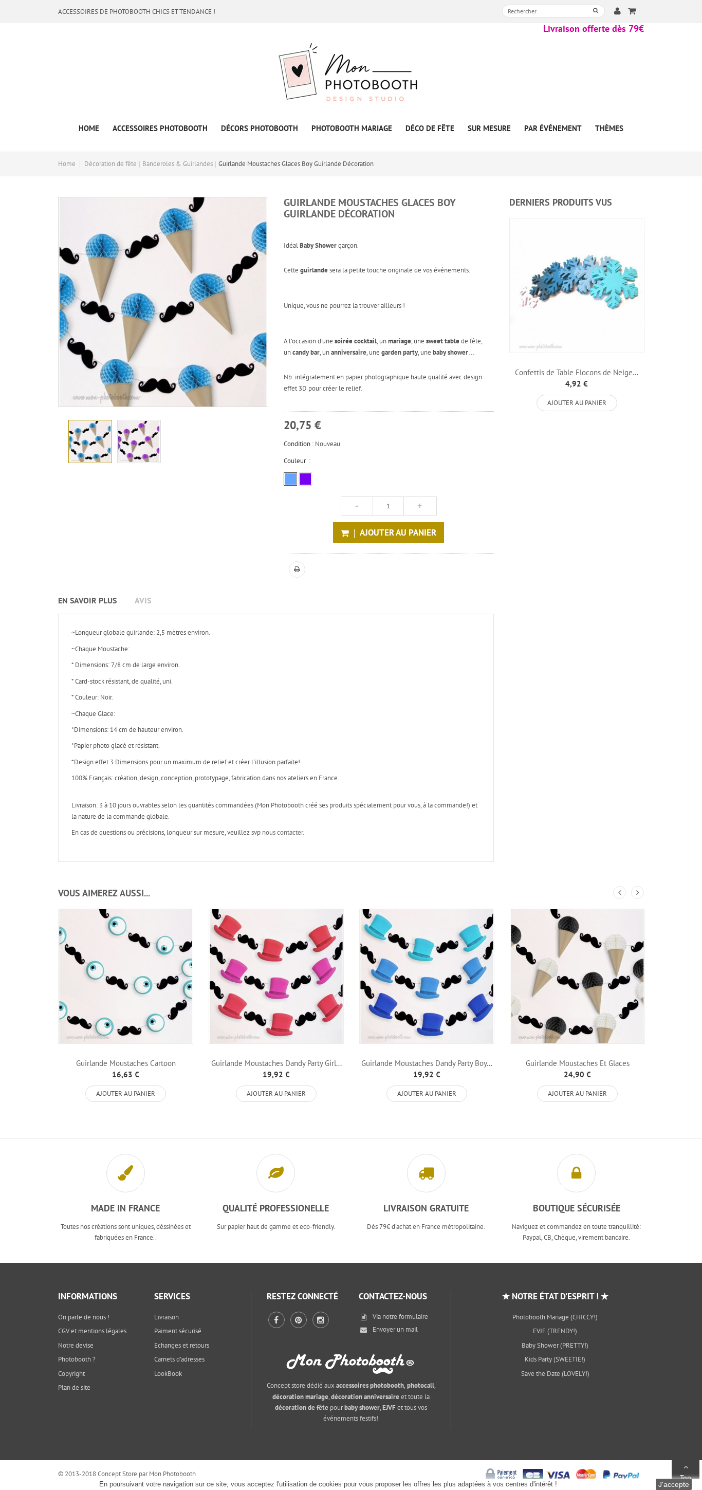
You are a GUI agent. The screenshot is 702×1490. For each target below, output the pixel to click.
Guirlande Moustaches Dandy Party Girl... (276, 1063)
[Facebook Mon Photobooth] (276, 1320)
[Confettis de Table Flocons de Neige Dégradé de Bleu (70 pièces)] (577, 285)
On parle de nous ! (83, 1317)
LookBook (168, 1373)
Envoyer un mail (395, 1329)
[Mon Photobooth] (351, 73)
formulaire (413, 1316)
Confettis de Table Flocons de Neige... (576, 372)
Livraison (166, 1317)
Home (67, 163)
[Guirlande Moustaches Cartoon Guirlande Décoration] (126, 976)
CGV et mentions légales (92, 1331)
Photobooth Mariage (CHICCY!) (555, 1317)
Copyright (71, 1373)
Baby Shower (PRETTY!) (555, 1345)
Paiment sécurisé (177, 1331)
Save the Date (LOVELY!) (555, 1373)
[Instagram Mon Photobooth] (320, 1320)
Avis (143, 600)
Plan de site (74, 1387)
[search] (595, 11)
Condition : (298, 443)
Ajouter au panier (576, 402)
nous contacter (282, 832)
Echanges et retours (181, 1345)
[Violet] (305, 479)
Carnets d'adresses (179, 1359)
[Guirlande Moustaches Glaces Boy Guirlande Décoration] (90, 442)
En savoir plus (87, 600)
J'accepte (673, 1484)
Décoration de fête (110, 163)
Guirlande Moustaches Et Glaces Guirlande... (578, 1067)
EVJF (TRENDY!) (555, 1331)
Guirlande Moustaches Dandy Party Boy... (426, 1063)
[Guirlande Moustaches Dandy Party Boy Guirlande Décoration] (427, 976)
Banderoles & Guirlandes (177, 163)
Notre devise (76, 1345)
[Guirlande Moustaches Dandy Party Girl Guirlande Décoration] (276, 976)
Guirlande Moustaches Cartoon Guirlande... (126, 1067)
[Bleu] (290, 479)
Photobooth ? (77, 1359)
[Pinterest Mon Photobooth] (298, 1320)
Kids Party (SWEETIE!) (555, 1359)
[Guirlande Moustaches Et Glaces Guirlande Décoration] (577, 976)
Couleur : (297, 460)
